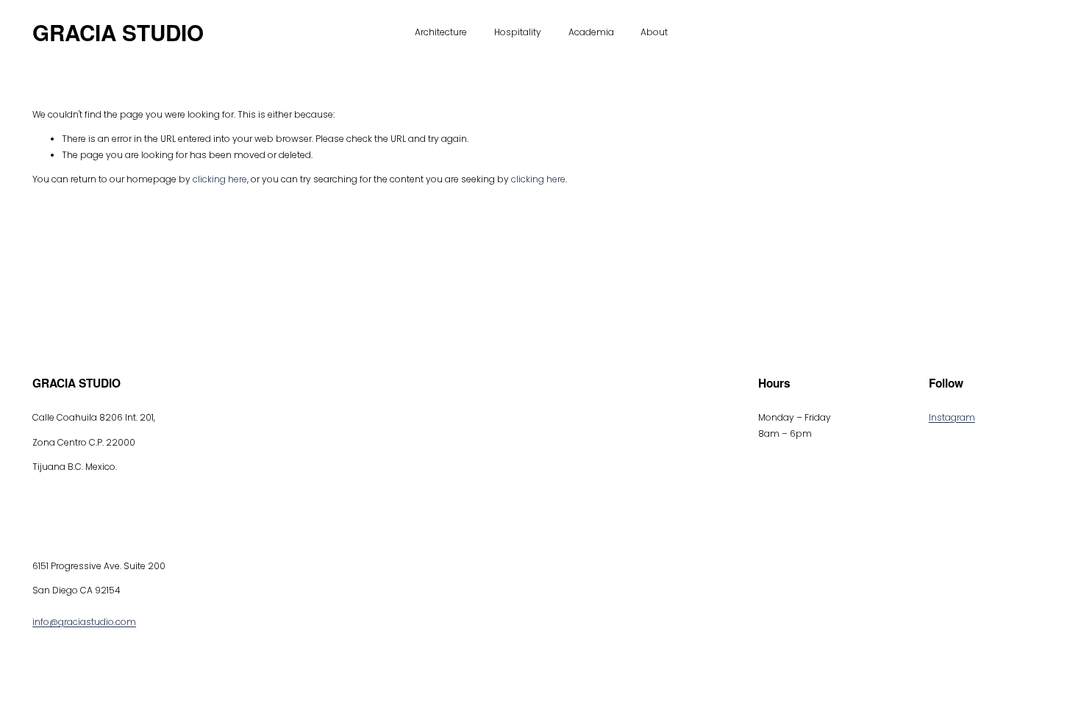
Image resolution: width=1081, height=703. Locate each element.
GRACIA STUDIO (118, 32)
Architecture (441, 32)
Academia (591, 32)
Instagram (952, 417)
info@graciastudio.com (84, 621)
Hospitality (517, 32)
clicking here (220, 179)
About (654, 32)
